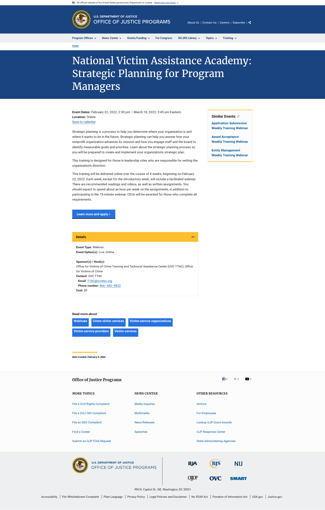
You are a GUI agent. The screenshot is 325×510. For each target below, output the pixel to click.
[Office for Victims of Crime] (216, 481)
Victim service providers (91, 331)
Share (252, 25)
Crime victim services (108, 321)
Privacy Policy (136, 497)
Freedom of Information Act (230, 497)
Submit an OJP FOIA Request (91, 441)
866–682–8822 (110, 285)
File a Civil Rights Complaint (90, 403)
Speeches (140, 431)
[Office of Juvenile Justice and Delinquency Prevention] (193, 481)
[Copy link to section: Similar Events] (237, 116)
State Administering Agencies (216, 441)
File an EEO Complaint (87, 422)
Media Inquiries (144, 403)
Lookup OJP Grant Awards (214, 422)
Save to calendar (84, 122)
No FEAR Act (199, 497)
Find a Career (81, 431)
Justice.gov (275, 497)
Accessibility (49, 497)
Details (81, 237)
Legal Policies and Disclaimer (168, 497)
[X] (238, 381)
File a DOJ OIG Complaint (89, 413)
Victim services (126, 331)
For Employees (206, 413)
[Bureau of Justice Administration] (192, 466)
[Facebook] (226, 381)
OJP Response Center (211, 431)
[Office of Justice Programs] (81, 19)
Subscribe (239, 22)
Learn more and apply (92, 214)
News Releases (144, 422)
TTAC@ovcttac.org (99, 281)
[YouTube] (249, 381)
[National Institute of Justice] (238, 467)
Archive (201, 403)
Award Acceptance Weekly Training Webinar (230, 139)
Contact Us (209, 22)
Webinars (80, 321)
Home (75, 45)
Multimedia (142, 413)
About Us (193, 22)
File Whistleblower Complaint (80, 497)
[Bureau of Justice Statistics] (216, 469)
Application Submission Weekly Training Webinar (230, 125)
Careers (224, 22)
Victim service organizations (150, 321)
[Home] (132, 19)
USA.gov (257, 497)
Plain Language (113, 497)
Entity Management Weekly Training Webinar (230, 152)
